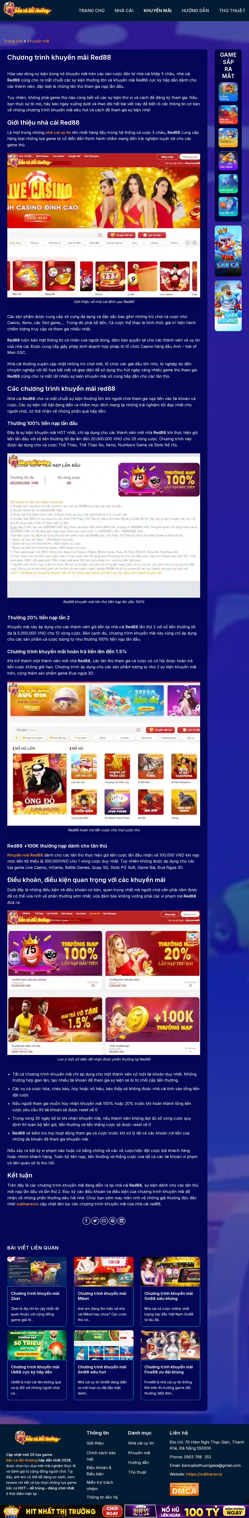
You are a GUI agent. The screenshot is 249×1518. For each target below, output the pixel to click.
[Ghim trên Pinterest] (113, 1221)
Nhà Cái (124, 10)
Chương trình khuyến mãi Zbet (35, 1296)
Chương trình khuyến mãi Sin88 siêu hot (102, 1369)
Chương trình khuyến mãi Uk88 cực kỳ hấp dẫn (35, 1369)
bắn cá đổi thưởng (21, 1460)
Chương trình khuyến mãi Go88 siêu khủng (168, 1296)
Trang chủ (13, 41)
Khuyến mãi (158, 10)
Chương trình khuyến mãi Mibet (102, 1296)
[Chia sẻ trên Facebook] (86, 1221)
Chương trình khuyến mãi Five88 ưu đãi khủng (168, 1369)
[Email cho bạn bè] (104, 1221)
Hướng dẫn (195, 10)
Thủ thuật (232, 10)
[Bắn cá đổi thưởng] (37, 10)
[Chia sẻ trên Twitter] (95, 1221)
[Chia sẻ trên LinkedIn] (121, 1221)
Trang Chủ (92, 10)
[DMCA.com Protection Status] (184, 1488)
